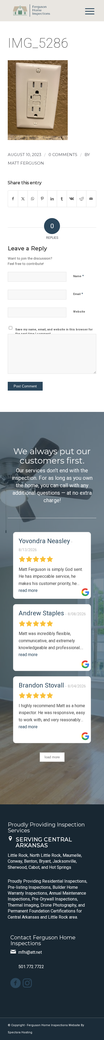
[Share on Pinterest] (42, 199)
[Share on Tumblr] (62, 199)
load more (52, 757)
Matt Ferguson (26, 163)
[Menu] (87, 10)
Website (79, 311)
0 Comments (63, 154)
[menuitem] (87, 10)
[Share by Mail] (91, 199)
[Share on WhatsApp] (32, 199)
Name (78, 276)
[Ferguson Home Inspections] (43, 10)
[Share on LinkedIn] (52, 199)
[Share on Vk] (72, 199)
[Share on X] (23, 199)
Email (78, 294)
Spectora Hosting (20, 1032)
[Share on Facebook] (13, 199)
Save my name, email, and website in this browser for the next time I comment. (54, 332)
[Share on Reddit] (81, 199)
